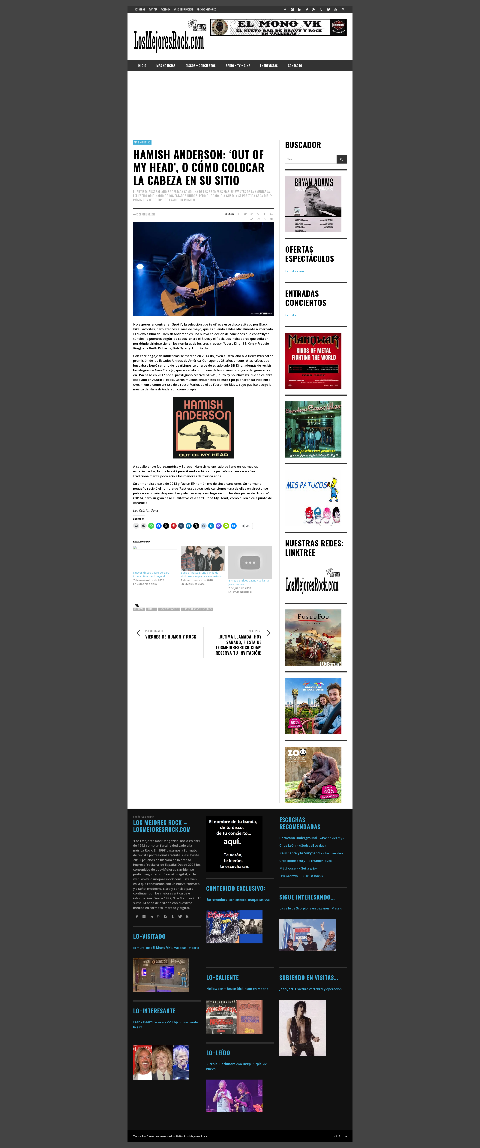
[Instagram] (292, 9)
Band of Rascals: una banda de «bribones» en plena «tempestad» (201, 574)
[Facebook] (285, 9)
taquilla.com (294, 271)
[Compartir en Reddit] (258, 219)
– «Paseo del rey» (311, 838)
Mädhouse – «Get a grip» (298, 868)
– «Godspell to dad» (302, 845)
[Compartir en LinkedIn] (271, 214)
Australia (151, 609)
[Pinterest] (306, 9)
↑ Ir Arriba (340, 1136)
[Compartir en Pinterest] (258, 214)
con (224, 1064)
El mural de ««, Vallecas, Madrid (166, 947)
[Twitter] (328, 9)
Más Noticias (142, 142)
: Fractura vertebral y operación (310, 989)
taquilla (290, 315)
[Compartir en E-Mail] (271, 219)
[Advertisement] (240, 105)
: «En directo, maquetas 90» (238, 899)
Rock (209, 609)
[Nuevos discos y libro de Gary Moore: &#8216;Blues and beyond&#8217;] (155, 558)
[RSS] (313, 9)
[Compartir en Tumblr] (264, 214)
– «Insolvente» (311, 853)
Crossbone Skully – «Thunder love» (305, 860)
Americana (139, 609)
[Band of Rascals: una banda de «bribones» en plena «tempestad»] (203, 558)
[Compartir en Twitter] (245, 214)
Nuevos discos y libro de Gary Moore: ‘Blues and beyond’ (151, 574)
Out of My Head (197, 609)
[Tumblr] (321, 9)
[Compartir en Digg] (264, 219)
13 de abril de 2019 (145, 214)
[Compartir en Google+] (251, 214)
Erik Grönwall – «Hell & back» (301, 876)
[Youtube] (335, 9)
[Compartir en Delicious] (251, 219)
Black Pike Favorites (169, 609)
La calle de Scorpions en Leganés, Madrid (311, 908)
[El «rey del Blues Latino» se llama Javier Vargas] (250, 562)
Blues (184, 609)
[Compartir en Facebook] (238, 214)
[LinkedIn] (299, 9)
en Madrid (237, 989)
